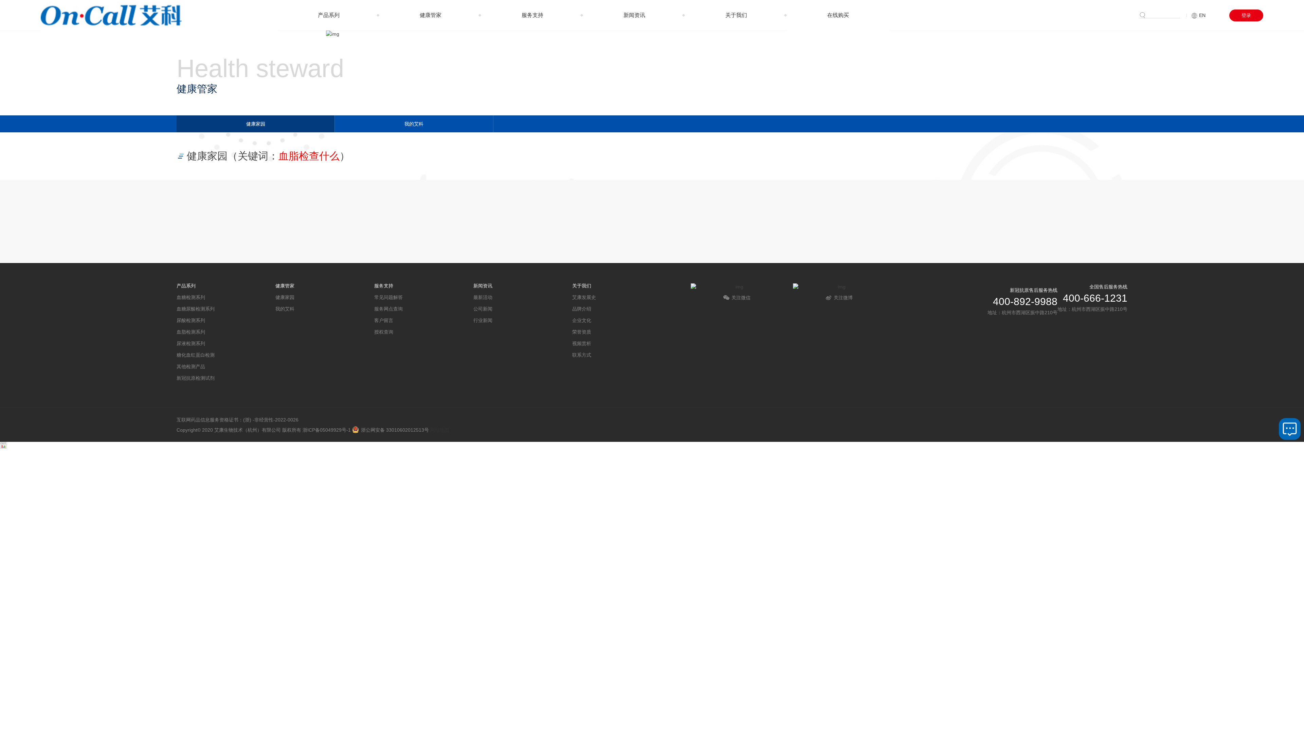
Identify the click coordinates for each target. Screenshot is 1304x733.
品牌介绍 (581, 309)
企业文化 (581, 320)
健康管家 (430, 15)
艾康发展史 (584, 297)
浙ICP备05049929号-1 (327, 430)
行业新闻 (482, 320)
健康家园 (255, 124)
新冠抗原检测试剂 (196, 378)
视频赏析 (581, 343)
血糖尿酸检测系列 (196, 309)
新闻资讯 (634, 15)
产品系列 (329, 15)
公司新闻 (482, 309)
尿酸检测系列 (191, 320)
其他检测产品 (191, 366)
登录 (1246, 15)
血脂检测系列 (191, 332)
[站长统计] (3, 447)
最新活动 (482, 297)
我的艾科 (413, 124)
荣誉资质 (581, 332)
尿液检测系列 (191, 343)
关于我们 (736, 15)
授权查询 (383, 332)
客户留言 (383, 320)
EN (1202, 15)
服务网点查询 (388, 309)
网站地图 (439, 430)
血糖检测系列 (191, 297)
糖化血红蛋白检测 (196, 355)
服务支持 (532, 15)
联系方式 (581, 355)
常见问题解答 (388, 297)
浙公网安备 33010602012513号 (395, 430)
